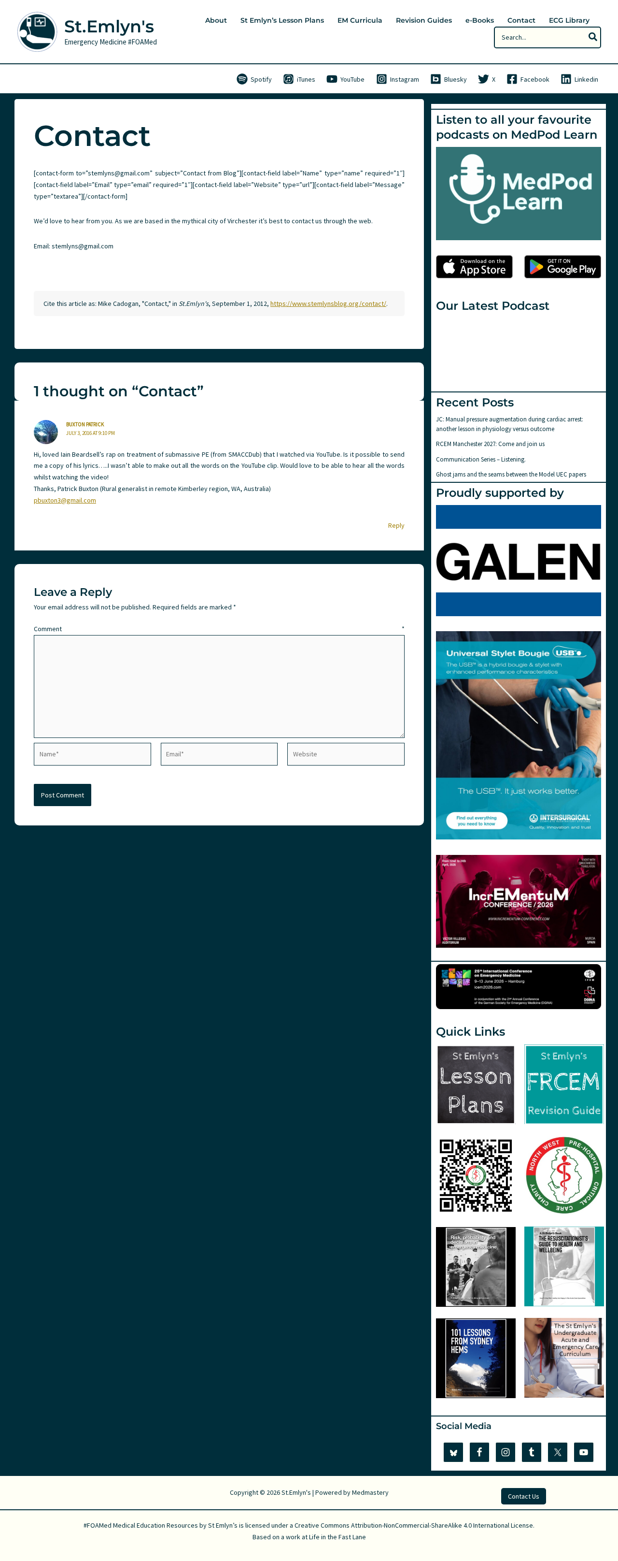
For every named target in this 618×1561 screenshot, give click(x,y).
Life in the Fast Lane (337, 1536)
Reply (396, 525)
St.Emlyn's (109, 26)
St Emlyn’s (223, 1525)
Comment (219, 628)
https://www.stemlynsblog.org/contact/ (328, 303)
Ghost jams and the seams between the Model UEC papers (511, 474)
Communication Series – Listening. (481, 459)
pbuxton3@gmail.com (65, 500)
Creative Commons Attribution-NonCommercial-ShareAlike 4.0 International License (414, 1525)
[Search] (593, 37)
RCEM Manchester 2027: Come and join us (490, 444)
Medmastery (370, 1492)
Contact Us (523, 1496)
